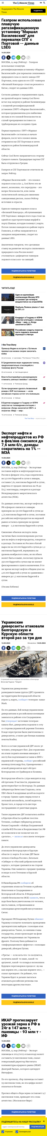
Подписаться (23, 575)
